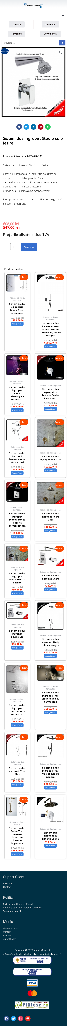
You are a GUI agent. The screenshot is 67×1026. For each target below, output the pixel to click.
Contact (7, 887)
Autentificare (9, 939)
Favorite (7, 935)
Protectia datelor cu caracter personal (22, 907)
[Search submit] (62, 42)
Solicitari (7, 883)
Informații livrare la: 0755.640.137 (22, 156)
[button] (62, 15)
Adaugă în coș (29, 247)
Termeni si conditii (12, 911)
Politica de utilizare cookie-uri (18, 904)
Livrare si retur (10, 928)
